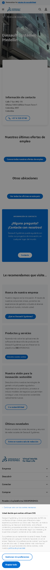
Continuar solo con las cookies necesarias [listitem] (20, 507)
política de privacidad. (17, 548)
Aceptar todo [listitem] (11, 565)
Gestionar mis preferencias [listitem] (17, 557)
